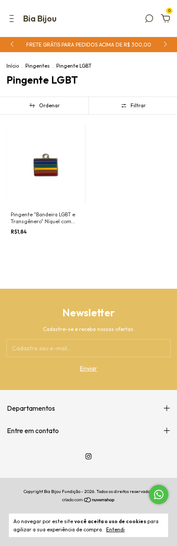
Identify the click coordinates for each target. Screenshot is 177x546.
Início (12, 65)
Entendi (115, 529)
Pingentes (37, 65)
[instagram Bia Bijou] (88, 456)
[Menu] (13, 20)
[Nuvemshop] (89, 500)
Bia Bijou (40, 18)
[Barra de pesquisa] (149, 20)
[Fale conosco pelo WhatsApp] (158, 494)
